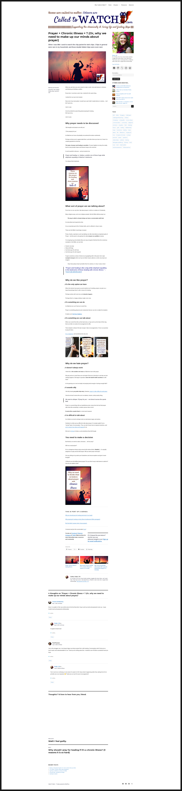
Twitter (74, 535)
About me (131, 5)
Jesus (129, 130)
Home (109, 5)
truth (49, 92)
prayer (53, 91)
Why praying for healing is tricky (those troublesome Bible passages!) (82, 519)
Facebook (74, 533)
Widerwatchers (126, 147)
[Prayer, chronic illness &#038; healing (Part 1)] (72, 560)
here (85, 529)
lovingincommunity (120, 135)
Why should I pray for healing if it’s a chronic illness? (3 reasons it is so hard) (86, 567)
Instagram (68, 535)
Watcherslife (123, 144)
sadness (122, 140)
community (124, 122)
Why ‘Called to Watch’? (100, 5)
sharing (127, 140)
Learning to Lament (53, 773)
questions (57, 91)
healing (49, 91)
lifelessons (122, 132)
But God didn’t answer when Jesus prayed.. (76, 523)
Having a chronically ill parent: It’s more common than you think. (62, 767)
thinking (126, 142)
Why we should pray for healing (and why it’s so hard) (78, 515)
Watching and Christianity (53, 87)
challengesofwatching (118, 117)
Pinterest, (80, 533)
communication (116, 122)
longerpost (128, 132)
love (114, 135)
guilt (118, 127)
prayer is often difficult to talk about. (98, 391)
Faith (54, 89)
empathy (121, 125)
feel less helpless (77, 314)
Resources (124, 5)
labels (114, 132)
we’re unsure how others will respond (74, 427)
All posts (115, 5)
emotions (115, 125)
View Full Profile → (116, 64)
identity (125, 130)
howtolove (119, 130)
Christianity (50, 89)
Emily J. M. (57, 623)
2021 (114, 115)
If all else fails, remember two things (56, 772)
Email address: (115, 73)
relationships (116, 140)
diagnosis (130, 122)
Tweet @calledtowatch (73, 272)
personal (115, 137)
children (126, 117)
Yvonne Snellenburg (57, 601)
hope (114, 130)
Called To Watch (51, 784)
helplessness (128, 127)
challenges (128, 115)
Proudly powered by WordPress (62, 784)
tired (130, 142)
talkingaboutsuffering (118, 142)
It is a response (69, 334)
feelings (57, 89)
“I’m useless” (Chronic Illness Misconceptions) (59, 769)
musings (128, 135)
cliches (72, 431)
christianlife (122, 120)
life (117, 132)
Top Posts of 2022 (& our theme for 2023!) (58, 770)
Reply (50, 617)
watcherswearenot (117, 147)
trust (114, 144)
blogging (122, 115)
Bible (117, 115)
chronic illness (129, 120)
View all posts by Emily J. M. (83, 581)
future (114, 127)
